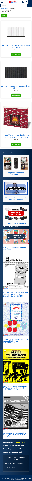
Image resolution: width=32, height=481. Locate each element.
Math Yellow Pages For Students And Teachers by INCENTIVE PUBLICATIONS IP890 (15, 388)
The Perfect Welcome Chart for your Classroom (14, 248)
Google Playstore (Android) (12, 449)
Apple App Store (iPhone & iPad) (13, 445)
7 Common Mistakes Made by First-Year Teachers (16, 199)
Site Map (8, 478)
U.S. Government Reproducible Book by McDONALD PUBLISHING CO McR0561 (15, 435)
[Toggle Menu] (2, 2)
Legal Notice (3, 478)
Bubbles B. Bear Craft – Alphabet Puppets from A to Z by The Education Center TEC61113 (15, 294)
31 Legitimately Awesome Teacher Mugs (16, 174)
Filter (3, 15)
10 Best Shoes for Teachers (16, 223)
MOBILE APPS (20, 442)
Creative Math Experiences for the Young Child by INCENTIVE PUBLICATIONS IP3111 (16, 341)
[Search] (29, 5)
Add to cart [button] (16, 54)
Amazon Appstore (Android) (12, 452)
